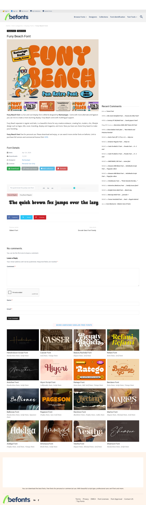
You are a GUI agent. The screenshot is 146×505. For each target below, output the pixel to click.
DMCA (93, 499)
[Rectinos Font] (90, 399)
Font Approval (116, 499)
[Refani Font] (123, 340)
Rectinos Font (80, 412)
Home (8, 26)
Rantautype (26, 160)
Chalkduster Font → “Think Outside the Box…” (122, 181)
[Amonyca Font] (56, 431)
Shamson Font (113, 444)
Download (15, 168)
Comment (11, 266)
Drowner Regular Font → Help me (118, 142)
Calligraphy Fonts (46, 385)
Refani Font (112, 353)
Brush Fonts (44, 447)
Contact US (128, 499)
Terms (78, 499)
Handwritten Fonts (13, 356)
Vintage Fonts (53, 356)
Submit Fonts (48, 11)
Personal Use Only (28, 164)
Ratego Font (79, 382)
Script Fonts (25, 356)
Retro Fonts (111, 356)
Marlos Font (112, 412)
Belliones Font (13, 412)
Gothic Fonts (100, 415)
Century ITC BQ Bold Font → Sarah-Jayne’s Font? (122, 120)
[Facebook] (38, 500)
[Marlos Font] (123, 399)
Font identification (117, 17)
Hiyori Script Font (47, 382)
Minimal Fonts (122, 415)
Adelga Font (12, 444)
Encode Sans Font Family (87, 230)
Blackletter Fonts (79, 415)
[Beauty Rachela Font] (90, 340)
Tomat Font (110, 111)
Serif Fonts (44, 356)
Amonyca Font (46, 444)
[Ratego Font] (90, 369)
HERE (46, 137)
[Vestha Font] (90, 431)
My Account (25, 11)
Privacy (86, 499)
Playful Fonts (21, 31)
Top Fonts (81, 501)
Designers (93, 17)
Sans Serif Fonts (55, 415)
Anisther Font (13, 382)
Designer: (12, 160)
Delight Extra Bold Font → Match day (120, 190)
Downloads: (13, 156)
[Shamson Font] (123, 431)
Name (10, 300)
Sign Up (14, 11)
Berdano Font (113, 382)
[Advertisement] (118, 65)
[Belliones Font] (23, 399)
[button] (141, 17)
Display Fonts (29, 26)
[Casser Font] (56, 340)
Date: (11, 153)
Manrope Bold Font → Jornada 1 (118, 195)
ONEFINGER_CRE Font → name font (119, 161)
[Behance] (34, 500)
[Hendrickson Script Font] (23, 340)
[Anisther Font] (23, 369)
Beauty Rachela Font (83, 353)
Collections (103, 17)
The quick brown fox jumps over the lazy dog (54, 202)
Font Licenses (103, 499)
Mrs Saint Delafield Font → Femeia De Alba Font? (123, 116)
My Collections (36, 11)
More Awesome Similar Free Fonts (74, 325)
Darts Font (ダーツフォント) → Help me (120, 137)
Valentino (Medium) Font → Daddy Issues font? (123, 185)
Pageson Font (46, 412)
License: (12, 164)
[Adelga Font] (23, 431)
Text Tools (131, 17)
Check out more (31, 168)
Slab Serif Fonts (87, 385)
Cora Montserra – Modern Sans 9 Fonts (118, 204)
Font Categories (17, 26)
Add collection (48, 168)
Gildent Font (13, 230)
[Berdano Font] (123, 369)
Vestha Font (79, 444)
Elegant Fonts (78, 356)
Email (9, 309)
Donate (63, 168)
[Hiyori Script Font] (56, 369)
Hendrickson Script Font (17, 353)
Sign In (6, 11)
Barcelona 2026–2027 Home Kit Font (125, 125)
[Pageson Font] (56, 399)
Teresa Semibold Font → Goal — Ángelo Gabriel (123, 199)
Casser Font (45, 353)
